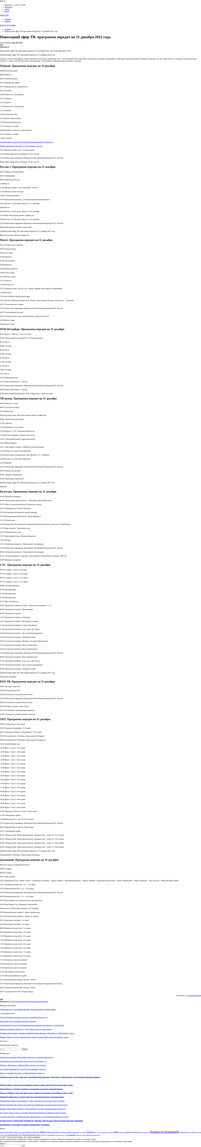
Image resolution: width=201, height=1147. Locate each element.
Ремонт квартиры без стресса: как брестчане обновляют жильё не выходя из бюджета (34, 1105)
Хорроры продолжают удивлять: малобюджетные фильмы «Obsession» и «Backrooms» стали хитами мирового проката (50, 1077)
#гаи (80, 1132)
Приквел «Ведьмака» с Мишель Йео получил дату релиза (23, 1065)
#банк (15, 1132)
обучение (82, 1135)
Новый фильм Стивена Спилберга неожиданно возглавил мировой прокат (31, 1089)
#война (69, 1132)
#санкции (2, 1135)
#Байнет (11, 1132)
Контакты (8, 7)
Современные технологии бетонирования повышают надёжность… (27, 142)
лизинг (78, 1135)
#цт (46, 1135)
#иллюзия (110, 1132)
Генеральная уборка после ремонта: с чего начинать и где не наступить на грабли (32, 1101)
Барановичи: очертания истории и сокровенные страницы (24, 1125)
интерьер (71, 1135)
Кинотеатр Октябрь (8, 25)
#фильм (43, 1135)
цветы (98, 1135)
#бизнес (37, 1132)
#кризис (128, 1132)
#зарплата (104, 1132)
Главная (8, 19)
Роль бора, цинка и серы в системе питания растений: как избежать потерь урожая (33, 1113)
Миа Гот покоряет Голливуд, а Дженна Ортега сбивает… (22, 1073)
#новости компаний (164, 1131)
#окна (189, 1132)
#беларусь (29, 1132)
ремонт (94, 1135)
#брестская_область (53, 1132)
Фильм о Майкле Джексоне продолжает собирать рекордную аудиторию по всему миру (36, 1093)
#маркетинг (136, 1132)
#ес (95, 1132)
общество (88, 1135)
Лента (7, 9)
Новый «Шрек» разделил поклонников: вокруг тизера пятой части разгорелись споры (36, 1085)
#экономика (51, 1135)
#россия (198, 1132)
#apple (2, 1132)
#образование (183, 1132)
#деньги (90, 1132)
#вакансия (63, 1132)
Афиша (7, 21)
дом (65, 1135)
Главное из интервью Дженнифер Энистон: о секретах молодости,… (27, 1057)
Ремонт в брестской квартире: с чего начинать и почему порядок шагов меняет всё (33, 1109)
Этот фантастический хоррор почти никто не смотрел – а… (23, 1061)
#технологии (29, 1135)
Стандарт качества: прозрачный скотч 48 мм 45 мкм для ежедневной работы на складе (34, 1117)
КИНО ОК (4, 15)
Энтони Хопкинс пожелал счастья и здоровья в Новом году (23, 1017)
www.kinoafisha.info (193, 995)
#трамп (37, 1135)
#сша (20, 1135)
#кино (116, 1132)
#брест (43, 1132)
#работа (193, 1132)
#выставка (75, 1132)
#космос (122, 1132)
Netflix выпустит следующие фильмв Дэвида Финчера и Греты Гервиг (28, 1009)
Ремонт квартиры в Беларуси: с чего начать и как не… (21, 146)
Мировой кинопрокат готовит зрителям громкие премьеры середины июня (32, 1097)
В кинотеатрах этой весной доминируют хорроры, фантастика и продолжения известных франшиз (41, 1121)
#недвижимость (145, 1132)
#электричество (59, 1135)
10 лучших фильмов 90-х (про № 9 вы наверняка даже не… (23, 1069)
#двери (84, 1132)
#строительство (12, 1135)
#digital (6, 1132)
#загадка (99, 1132)
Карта (7, 11)
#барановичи (21, 1132)
